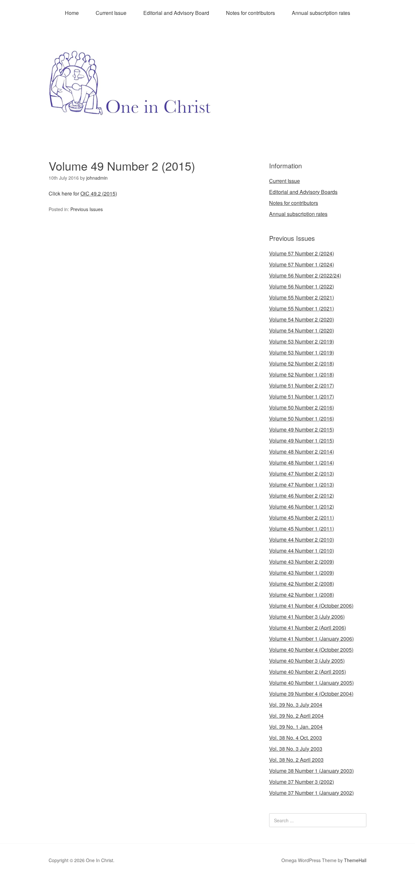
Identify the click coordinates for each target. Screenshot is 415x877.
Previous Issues (86, 209)
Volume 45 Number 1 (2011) (301, 528)
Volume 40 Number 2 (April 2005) (307, 671)
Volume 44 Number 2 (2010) (301, 539)
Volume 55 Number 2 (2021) (301, 297)
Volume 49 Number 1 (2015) (301, 440)
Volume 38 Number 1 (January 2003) (311, 770)
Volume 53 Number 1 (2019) (301, 352)
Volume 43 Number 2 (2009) (301, 561)
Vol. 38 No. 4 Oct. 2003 (295, 737)
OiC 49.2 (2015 (97, 193)
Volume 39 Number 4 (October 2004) (311, 693)
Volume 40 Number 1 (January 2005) (311, 682)
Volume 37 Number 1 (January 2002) (311, 792)
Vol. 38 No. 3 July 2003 (295, 748)
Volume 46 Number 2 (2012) (301, 495)
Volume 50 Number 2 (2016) (301, 407)
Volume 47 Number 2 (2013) (301, 473)
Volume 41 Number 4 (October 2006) (311, 605)
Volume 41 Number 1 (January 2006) (311, 638)
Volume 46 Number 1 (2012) (301, 506)
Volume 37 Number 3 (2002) (301, 781)
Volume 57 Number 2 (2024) (301, 253)
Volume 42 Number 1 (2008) (301, 594)
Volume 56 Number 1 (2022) (301, 286)
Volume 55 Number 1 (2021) (301, 308)
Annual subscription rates (321, 13)
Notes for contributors (250, 13)
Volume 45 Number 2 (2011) (301, 517)
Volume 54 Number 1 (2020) (301, 330)
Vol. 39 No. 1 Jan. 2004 (296, 726)
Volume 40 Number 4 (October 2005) (311, 649)
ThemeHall (355, 860)
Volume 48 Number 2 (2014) (301, 451)
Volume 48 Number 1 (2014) (301, 462)
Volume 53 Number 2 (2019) (301, 341)
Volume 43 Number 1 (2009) (301, 572)
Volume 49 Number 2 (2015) (301, 429)
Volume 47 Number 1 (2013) (301, 484)
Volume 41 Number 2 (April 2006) (307, 627)
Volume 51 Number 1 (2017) (301, 396)
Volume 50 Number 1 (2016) (301, 418)
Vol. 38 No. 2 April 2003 (296, 759)
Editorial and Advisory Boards (303, 192)
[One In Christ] (207, 110)
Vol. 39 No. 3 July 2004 (295, 704)
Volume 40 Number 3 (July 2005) (307, 660)
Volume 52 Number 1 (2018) (301, 374)
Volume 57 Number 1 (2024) (301, 264)
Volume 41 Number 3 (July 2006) (307, 616)
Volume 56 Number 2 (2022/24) (305, 275)
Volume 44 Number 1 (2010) (301, 550)
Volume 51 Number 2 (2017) (301, 385)
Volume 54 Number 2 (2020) (301, 319)
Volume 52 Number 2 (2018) (301, 363)
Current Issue (111, 13)
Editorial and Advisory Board (176, 13)
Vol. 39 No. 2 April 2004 (296, 715)
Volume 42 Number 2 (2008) (301, 583)
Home (72, 13)
